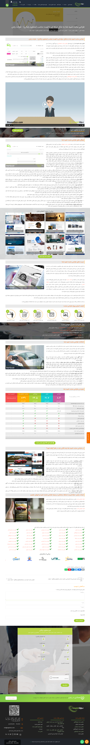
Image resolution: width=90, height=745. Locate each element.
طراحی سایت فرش (29, 532)
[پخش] (82, 125)
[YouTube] (17, 734)
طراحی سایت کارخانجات (61, 549)
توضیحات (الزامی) (65, 663)
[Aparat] (20, 734)
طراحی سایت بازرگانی (12, 538)
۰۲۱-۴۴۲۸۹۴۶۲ (15, 5)
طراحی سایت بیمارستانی (78, 535)
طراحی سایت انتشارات (61, 547)
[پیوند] (79, 4)
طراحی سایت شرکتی (78, 530)
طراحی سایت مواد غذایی (12, 547)
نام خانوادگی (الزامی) (40, 636)
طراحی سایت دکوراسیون (12, 541)
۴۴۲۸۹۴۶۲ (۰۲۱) (75, 136)
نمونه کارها (40, 722)
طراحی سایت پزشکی (62, 535)
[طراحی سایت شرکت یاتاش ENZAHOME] (55, 244)
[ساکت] (9, 125)
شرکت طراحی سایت (81, 499)
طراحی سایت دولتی (62, 530)
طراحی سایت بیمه (46, 538)
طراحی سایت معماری (45, 535)
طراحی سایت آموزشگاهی (12, 535)
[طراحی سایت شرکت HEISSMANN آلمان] (34, 223)
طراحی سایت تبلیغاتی (65, 144)
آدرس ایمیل (66, 657)
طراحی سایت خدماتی (12, 549)
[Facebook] (15, 734)
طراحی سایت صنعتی (62, 541)
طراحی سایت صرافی (29, 530)
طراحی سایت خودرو (29, 549)
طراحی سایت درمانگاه (78, 538)
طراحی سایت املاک (79, 547)
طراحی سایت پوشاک (62, 544)
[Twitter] (10, 734)
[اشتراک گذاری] (79, 570)
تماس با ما (40, 731)
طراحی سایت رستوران (45, 532)
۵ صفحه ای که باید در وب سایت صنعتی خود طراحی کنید (55, 722)
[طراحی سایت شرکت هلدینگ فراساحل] (55, 223)
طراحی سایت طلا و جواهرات (11, 544)
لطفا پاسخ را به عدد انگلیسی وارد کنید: (77, 611)
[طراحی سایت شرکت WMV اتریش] (14, 244)
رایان (31, 741)
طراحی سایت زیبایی (78, 541)
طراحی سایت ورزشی (78, 544)
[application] (45, 104)
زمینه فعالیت (42, 643)
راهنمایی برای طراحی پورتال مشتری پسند (55, 726)
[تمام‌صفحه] (7, 125)
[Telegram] (8, 734)
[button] (45, 104)
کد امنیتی (67, 674)
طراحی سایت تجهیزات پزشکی (44, 549)
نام (68, 636)
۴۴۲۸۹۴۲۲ (82, 136)
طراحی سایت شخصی (29, 541)
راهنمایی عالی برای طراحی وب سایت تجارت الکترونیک (55, 730)
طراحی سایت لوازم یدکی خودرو (28, 547)
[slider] (46, 125)
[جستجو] (20, 2)
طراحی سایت (80, 734)
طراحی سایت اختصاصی (62, 43)
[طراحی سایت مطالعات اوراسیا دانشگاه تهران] (75, 244)
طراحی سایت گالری (29, 538)
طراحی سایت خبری (62, 532)
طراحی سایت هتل (30, 535)
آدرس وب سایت (41, 657)
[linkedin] (6, 734)
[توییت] (76, 570)
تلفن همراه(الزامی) (65, 650)
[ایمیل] (83, 570)
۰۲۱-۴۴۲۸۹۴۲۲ (15, 4)
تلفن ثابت (43, 650)
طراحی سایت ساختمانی (78, 549)
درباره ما (40, 729)
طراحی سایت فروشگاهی (72, 76)
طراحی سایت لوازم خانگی (12, 530)
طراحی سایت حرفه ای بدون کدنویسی (55, 734)
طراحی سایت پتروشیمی (45, 530)
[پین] (69, 570)
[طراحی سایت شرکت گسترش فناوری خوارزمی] (75, 223)
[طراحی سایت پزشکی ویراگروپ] (34, 244)
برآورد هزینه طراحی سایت (65, 330)
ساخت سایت (69, 280)
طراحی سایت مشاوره (12, 532)
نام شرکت (67, 643)
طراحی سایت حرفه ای (79, 727)
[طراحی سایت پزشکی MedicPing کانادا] (14, 223)
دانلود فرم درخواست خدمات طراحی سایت (73, 335)
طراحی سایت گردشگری (45, 544)
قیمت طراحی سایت (81, 508)
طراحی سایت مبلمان (62, 538)
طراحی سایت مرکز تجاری (29, 544)
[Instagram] (13, 734)
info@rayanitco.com (57, 333)
